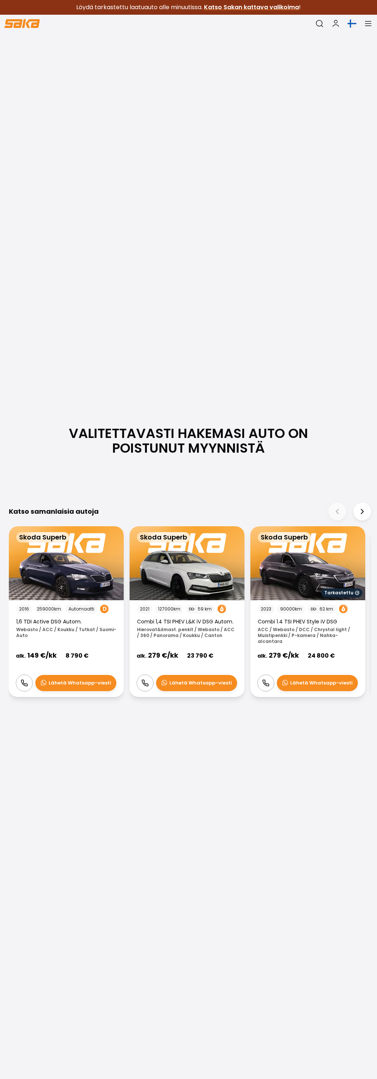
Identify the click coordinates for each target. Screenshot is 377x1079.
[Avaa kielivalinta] (352, 23)
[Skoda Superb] (66, 611)
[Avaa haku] (319, 23)
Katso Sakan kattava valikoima (251, 7)
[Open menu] (368, 23)
